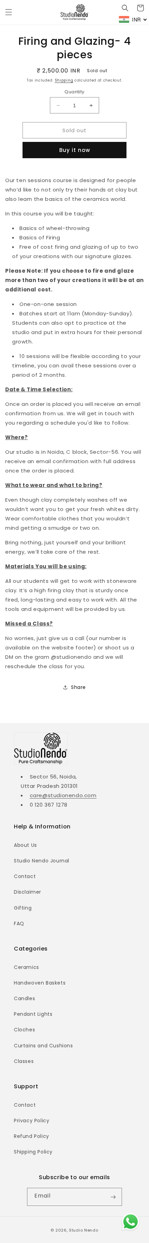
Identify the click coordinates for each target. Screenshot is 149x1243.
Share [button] (78, 687)
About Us (25, 845)
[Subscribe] (113, 1197)
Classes (24, 1061)
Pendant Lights (33, 1014)
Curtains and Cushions (43, 1045)
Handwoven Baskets (39, 982)
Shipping (64, 80)
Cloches (24, 1029)
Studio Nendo (83, 1230)
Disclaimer (27, 891)
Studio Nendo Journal (41, 860)
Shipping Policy (33, 1151)
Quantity (74, 91)
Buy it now (74, 150)
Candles (24, 998)
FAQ (19, 923)
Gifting (23, 907)
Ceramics (26, 967)
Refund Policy (31, 1136)
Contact (25, 876)
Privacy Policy (31, 1120)
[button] (8, 12)
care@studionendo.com (63, 795)
